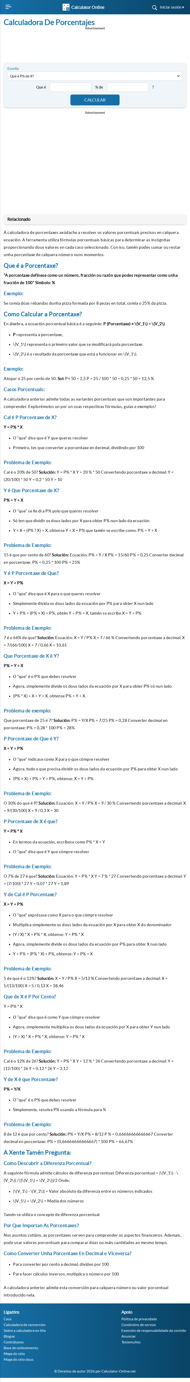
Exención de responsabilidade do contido (153, 1331)
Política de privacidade (139, 1319)
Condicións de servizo (138, 1325)
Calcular (95, 100)
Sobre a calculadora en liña (25, 1331)
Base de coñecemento (21, 1348)
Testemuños (131, 1342)
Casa (7, 1319)
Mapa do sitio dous (19, 1359)
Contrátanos (14, 1342)
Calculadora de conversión (25, 1325)
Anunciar (128, 1336)
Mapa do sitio (14, 1354)
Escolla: (13, 68)
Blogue (9, 1336)
